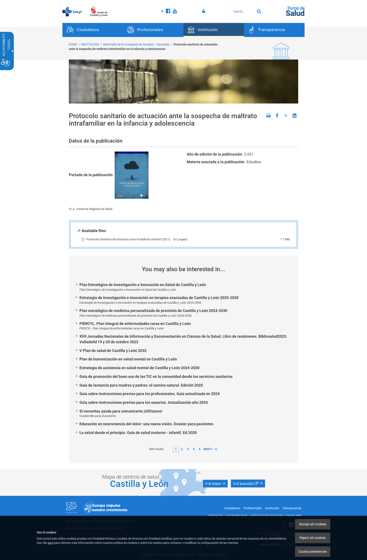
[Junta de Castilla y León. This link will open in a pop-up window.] (98, 11)
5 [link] (199, 449)
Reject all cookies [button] (313, 538)
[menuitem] (92, 30)
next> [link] (208, 449)
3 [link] (188, 449)
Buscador (163, 44)
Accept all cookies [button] (312, 524)
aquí (50, 542)
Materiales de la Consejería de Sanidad (128, 44)
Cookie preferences (312, 552)
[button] (215, 483)
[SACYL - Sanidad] (71, 11)
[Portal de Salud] (295, 11)
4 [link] (194, 449)
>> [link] (215, 449)
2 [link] (182, 449)
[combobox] (243, 11)
